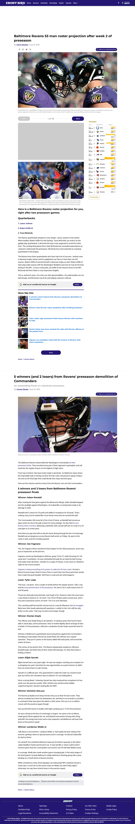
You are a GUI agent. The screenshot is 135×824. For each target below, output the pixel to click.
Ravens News (29, 359)
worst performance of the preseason (38, 587)
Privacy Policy (71, 809)
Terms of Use (90, 809)
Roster (61, 3)
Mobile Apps (111, 806)
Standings (53, 3)
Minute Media (15, 818)
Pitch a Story (44, 809)
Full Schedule (94, 197)
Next (78, 119)
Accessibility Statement (48, 813)
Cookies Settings (91, 813)
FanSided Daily (24, 809)
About (20, 806)
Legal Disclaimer (24, 813)
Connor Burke (22, 389)
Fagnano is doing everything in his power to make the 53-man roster (45, 569)
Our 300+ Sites (91, 806)
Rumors (36, 3)
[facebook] (118, 3)
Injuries (68, 3)
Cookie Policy (111, 809)
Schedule (44, 3)
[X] (122, 3)
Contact (69, 806)
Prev (24, 119)
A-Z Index (70, 813)
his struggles (78, 605)
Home (20, 359)
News (29, 3)
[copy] (30, 49)
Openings (43, 806)
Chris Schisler (22, 45)
